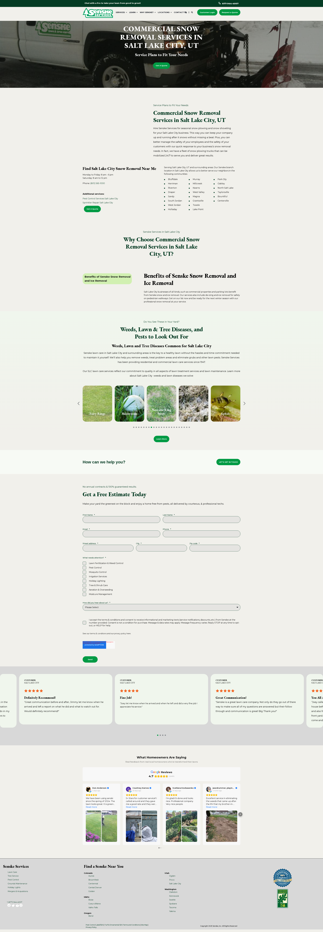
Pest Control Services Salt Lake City (100, 198)
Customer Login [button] (207, 12)
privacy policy (120, 633)
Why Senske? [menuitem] (147, 12)
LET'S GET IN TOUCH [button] (228, 462)
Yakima (172, 911)
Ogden (172, 876)
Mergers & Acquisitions (18, 891)
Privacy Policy (91, 927)
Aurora (91, 876)
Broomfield (93, 880)
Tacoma (172, 907)
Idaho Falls (93, 907)
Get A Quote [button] (161, 66)
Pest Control (13, 880)
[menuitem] (121, 12)
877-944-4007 (230, 3)
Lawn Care (12, 872)
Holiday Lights (14, 887)
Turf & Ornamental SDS (114, 925)
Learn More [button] (161, 439)
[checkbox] (161, 578)
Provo (171, 880)
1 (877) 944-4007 (14, 902)
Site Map (144, 925)
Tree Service (13, 876)
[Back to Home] (98, 12)
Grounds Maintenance (17, 883)
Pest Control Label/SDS (94, 925)
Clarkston (173, 892)
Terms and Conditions (131, 925)
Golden (91, 891)
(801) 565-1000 (97, 183)
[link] (97, 404)
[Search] (192, 12)
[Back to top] (318, 927)
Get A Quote (92, 209)
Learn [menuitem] (132, 12)
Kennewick (174, 896)
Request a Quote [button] (230, 12)
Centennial (93, 883)
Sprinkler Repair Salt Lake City (98, 202)
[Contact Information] (186, 12)
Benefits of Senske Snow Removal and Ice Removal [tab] (108, 278)
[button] (133, 427)
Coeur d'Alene (94, 904)
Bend (90, 916)
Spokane (173, 904)
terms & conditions (98, 633)
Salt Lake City (175, 883)
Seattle (172, 900)
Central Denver (95, 887)
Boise (90, 900)
